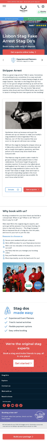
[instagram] (17, 405)
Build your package (22, 436)
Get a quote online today (22, 52)
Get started (22, 363)
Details (11, 189)
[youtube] (13, 405)
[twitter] (9, 405)
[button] (42, 60)
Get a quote (31, 189)
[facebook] (5, 405)
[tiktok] (21, 405)
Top (42, 422)
